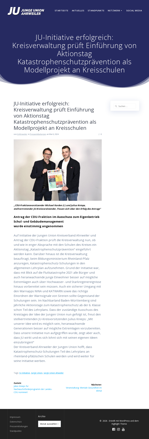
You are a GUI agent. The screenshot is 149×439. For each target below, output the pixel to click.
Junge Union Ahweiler (54, 372)
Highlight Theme (119, 423)
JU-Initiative (24, 372)
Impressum (15, 417)
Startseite (61, 10)
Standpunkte (96, 10)
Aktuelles (78, 10)
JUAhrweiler (22, 134)
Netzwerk (114, 10)
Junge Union (36, 372)
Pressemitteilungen (38, 134)
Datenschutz (16, 421)
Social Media (134, 10)
